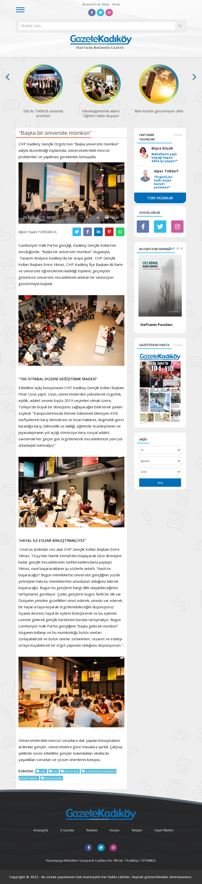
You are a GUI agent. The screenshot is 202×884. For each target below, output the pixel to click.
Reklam (92, 830)
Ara (160, 482)
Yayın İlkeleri (163, 830)
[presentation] (7, 77)
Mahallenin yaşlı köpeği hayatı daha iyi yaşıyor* (165, 157)
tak (55, 771)
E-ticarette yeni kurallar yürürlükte (159, 113)
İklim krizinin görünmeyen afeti (101, 111)
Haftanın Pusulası (156, 324)
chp (43, 771)
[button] (170, 248)
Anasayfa (41, 830)
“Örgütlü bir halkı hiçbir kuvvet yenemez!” (163, 182)
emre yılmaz (53, 778)
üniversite (71, 771)
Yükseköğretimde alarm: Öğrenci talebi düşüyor (43, 113)
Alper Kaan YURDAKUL (37, 231)
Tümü (177, 135)
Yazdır (114, 217)
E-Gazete (67, 830)
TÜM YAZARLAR (160, 198)
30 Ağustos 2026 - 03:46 (101, 4)
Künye (114, 830)
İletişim (137, 830)
